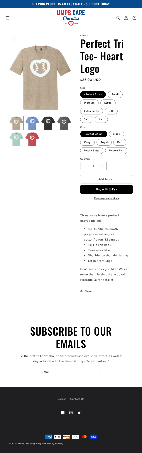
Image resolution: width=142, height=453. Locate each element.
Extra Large (91, 111)
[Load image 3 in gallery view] (48, 123)
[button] (8, 18)
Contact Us (77, 399)
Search (62, 399)
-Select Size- (93, 94)
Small (115, 94)
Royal (104, 142)
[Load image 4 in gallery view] (64, 123)
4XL (101, 119)
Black (116, 133)
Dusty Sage (91, 150)
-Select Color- (93, 133)
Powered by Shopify (52, 443)
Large (108, 102)
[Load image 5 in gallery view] (16, 139)
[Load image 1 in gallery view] (16, 123)
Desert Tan (116, 150)
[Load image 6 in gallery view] (32, 139)
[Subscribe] (100, 372)
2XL (111, 111)
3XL (86, 119)
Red (119, 142)
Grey (87, 142)
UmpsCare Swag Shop (30, 443)
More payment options (106, 198)
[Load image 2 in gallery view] (32, 123)
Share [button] (88, 291)
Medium (89, 102)
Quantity (85, 158)
